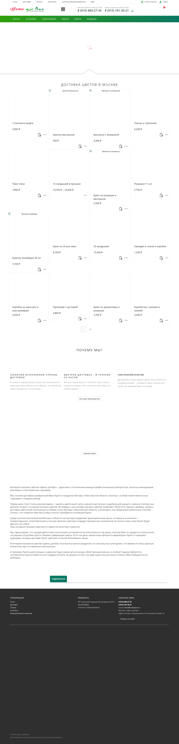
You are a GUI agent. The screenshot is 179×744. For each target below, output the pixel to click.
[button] (39, 135)
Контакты (14, 610)
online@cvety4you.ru (132, 607)
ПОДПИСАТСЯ (58, 579)
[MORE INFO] (44, 135)
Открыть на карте (127, 619)
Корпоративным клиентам (21, 613)
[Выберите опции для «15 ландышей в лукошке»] (85, 195)
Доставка (14, 604)
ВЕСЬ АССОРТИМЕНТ (87, 65)
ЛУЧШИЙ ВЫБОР (64, 65)
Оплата (13, 607)
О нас (12, 602)
